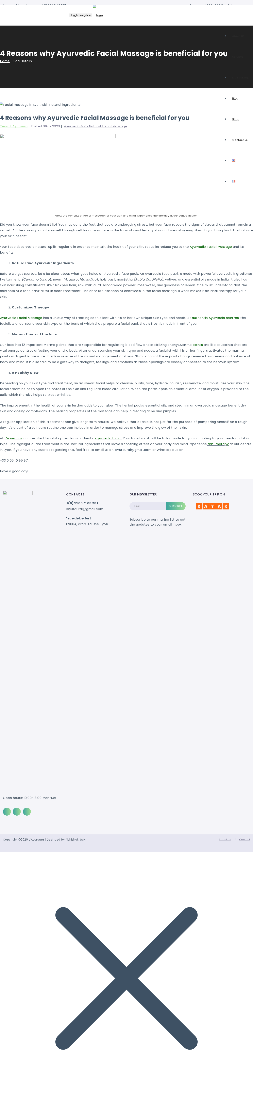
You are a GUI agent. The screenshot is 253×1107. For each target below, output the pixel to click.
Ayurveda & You (77, 126)
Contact (244, 839)
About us (238, 36)
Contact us (239, 140)
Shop (235, 119)
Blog (235, 98)
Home (5, 61)
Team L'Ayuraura (13, 126)
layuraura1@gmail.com (133, 450)
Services (237, 57)
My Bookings (240, 77)
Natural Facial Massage (108, 126)
